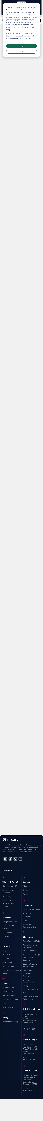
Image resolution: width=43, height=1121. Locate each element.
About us (26, 886)
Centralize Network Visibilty (30, 990)
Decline (21, 51)
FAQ (4, 1003)
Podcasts (6, 958)
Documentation (8, 995)
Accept (21, 46)
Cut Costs (26, 920)
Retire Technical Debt (31, 941)
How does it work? (9, 886)
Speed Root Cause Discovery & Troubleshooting (30, 948)
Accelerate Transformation (29, 925)
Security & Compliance (27, 914)
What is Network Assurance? (9, 891)
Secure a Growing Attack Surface (30, 965)
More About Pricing (10, 1021)
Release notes (7, 991)
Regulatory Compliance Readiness (28, 973)
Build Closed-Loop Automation (30, 997)
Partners (5, 936)
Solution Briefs (8, 966)
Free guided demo (9, 921)
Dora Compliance (9, 897)
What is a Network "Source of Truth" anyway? (9, 903)
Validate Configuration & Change (29, 983)
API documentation (10, 999)
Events (25, 894)
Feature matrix (8, 1007)
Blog (4, 950)
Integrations (7, 932)
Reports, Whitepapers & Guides (11, 971)
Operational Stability (31, 909)
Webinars (6, 954)
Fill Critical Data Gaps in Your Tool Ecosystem (31, 957)
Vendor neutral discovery (8, 926)
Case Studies (7, 962)
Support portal (8, 987)
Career (25, 890)
